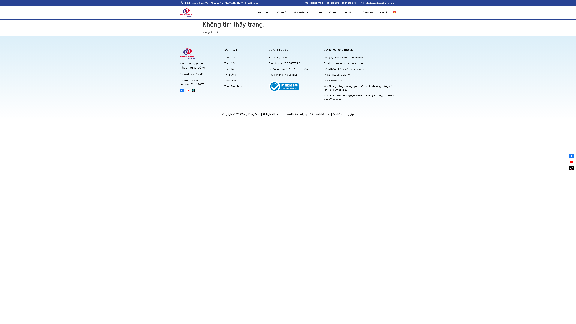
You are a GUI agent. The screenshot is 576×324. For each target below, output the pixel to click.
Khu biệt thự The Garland (283, 74)
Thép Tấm (230, 69)
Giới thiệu (282, 12)
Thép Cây (229, 63)
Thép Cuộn (230, 57)
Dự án (318, 12)
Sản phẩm (299, 12)
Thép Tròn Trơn (233, 86)
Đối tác (332, 12)
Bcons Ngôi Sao (278, 57)
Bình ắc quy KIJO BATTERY (284, 63)
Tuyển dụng (365, 12)
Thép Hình (230, 80)
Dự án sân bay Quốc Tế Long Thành (289, 69)
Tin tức (347, 12)
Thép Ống (230, 74)
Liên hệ (383, 12)
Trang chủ (263, 12)
